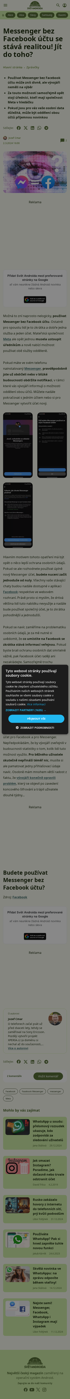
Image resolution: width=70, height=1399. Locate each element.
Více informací (36, 704)
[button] (35, 710)
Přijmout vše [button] (36, 718)
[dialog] (35, 699)
